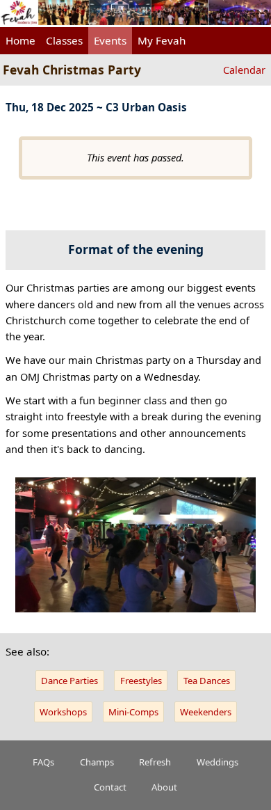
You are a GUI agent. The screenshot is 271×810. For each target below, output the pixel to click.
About (164, 787)
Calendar (244, 70)
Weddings (217, 762)
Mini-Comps (133, 712)
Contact (110, 787)
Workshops (63, 712)
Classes (64, 40)
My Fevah (162, 40)
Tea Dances (206, 680)
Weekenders (205, 712)
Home (20, 40)
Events (110, 40)
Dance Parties (69, 680)
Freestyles (141, 680)
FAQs (43, 762)
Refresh (155, 762)
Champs (97, 762)
